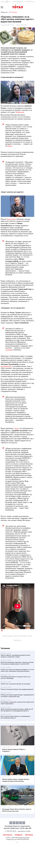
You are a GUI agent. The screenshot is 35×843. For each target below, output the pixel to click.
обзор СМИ (18, 636)
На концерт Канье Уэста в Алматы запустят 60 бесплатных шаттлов (16, 810)
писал (16, 428)
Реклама (29, 835)
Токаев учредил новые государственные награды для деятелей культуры (15, 780)
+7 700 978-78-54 (29, 1)
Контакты (7, 835)
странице (8, 350)
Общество (4, 12)
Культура (14, 12)
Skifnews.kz (20, 112)
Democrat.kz (11, 219)
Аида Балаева (8, 636)
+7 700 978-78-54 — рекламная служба (17, 831)
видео (9, 146)
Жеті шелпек (28, 636)
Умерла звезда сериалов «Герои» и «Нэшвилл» (13, 750)
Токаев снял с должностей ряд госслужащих (15, 684)
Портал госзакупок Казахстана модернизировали (17, 689)
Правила (18, 835)
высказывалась (6, 366)
